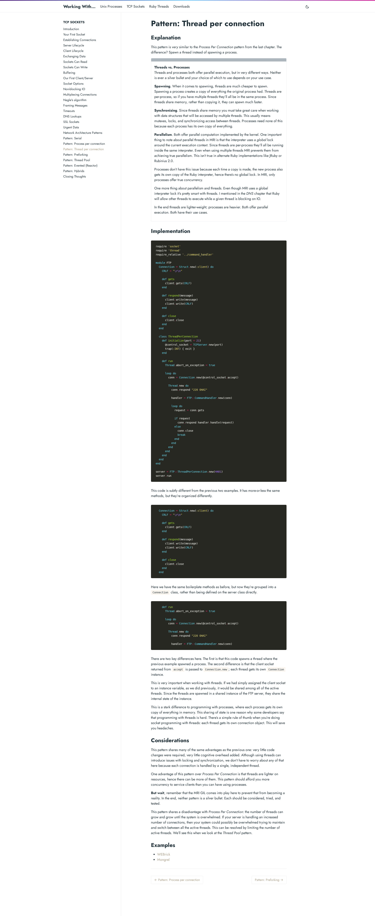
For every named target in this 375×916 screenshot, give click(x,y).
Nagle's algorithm (74, 100)
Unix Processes (111, 6)
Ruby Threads (159, 6)
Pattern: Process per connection (84, 143)
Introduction (71, 29)
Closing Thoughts (74, 176)
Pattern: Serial (72, 138)
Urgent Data (71, 127)
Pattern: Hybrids (73, 171)
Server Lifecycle (73, 45)
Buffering (69, 72)
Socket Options (73, 83)
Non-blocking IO (74, 89)
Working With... (79, 6)
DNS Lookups (72, 116)
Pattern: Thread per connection (83, 149)
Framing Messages (75, 105)
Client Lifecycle (73, 51)
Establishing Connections (79, 40)
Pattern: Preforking (75, 154)
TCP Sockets (136, 6)
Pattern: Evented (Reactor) (80, 165)
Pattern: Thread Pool (76, 160)
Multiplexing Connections (79, 94)
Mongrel (163, 859)
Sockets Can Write (75, 67)
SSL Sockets (71, 122)
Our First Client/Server (78, 78)
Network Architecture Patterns (82, 132)
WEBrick (163, 854)
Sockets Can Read (75, 61)
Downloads (181, 6)
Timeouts (69, 111)
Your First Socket (74, 34)
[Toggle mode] (307, 6)
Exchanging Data (74, 56)
